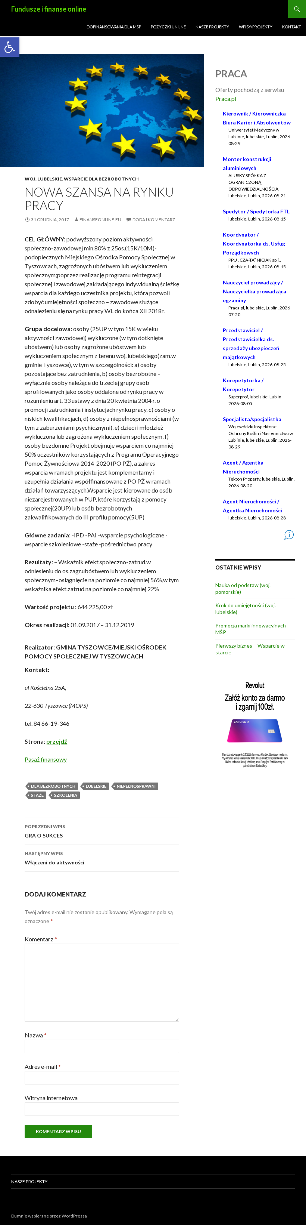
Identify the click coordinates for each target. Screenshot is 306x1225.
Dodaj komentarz (153, 219)
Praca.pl (225, 98)
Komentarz (41, 938)
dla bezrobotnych (53, 786)
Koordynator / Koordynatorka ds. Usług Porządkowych (254, 243)
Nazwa (36, 1035)
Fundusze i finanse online (48, 9)
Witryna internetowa (51, 1097)
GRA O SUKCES (45, 831)
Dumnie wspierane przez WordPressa (49, 1216)
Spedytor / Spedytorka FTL (256, 211)
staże (37, 795)
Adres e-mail (43, 1066)
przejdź (56, 741)
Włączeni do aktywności (54, 858)
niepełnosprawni (136, 786)
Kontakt (291, 26)
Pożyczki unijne (168, 26)
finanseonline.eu (100, 219)
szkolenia (65, 795)
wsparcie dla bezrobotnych (101, 179)
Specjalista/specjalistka (252, 419)
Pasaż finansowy (46, 759)
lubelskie (96, 786)
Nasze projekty (212, 26)
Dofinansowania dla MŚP (114, 26)
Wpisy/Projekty (255, 26)
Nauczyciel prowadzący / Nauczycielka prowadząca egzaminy (254, 291)
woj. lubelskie (43, 179)
